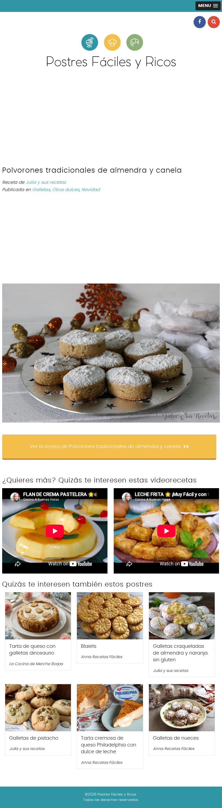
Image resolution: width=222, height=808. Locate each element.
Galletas (41, 190)
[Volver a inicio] (111, 67)
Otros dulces (65, 190)
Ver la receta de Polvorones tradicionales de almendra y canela (105, 446)
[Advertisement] (111, 120)
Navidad (90, 190)
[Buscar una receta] (214, 22)
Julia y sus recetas (46, 182)
